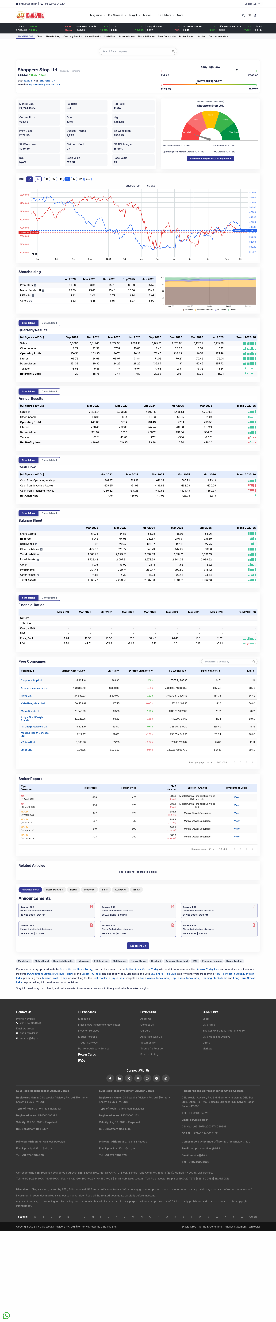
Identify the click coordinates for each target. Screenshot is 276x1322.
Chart (39, 36)
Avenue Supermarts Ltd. (34, 688)
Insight (133, 15)
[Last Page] (253, 762)
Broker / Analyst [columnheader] (197, 787)
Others (253, 1216)
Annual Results (93, 36)
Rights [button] (136, 889)
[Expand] (35, 285)
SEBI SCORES (205, 1178)
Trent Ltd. (26, 695)
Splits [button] (105, 889)
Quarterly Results (72, 36)
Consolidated (49, 323)
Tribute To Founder (152, 1048)
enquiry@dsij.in (29, 1033)
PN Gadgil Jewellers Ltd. (34, 726)
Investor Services (88, 1030)
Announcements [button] (30, 889)
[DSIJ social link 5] (147, 1078)
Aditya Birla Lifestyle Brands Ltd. (32, 719)
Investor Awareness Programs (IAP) (224, 1030)
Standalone (28, 323)
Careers (145, 1030)
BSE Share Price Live (163, 973)
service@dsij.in (29, 1038)
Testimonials (148, 1042)
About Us (145, 1018)
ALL (88, 179)
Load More (136, 945)
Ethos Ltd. (26, 749)
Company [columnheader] (26, 670)
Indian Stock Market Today (142, 969)
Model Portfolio (87, 1036)
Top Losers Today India (185, 978)
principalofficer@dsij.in (38, 1148)
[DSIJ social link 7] (166, 1078)
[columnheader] (70, 670)
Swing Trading (234, 961)
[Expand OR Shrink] (29, 412)
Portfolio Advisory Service (94, 1048)
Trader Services (88, 1042)
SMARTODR (222, 1178)
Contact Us (147, 1024)
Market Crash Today (54, 978)
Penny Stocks (138, 961)
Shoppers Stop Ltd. (31, 680)
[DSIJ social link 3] (129, 1078)
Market (147, 15)
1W (53, 179)
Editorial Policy (149, 1054)
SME (194, 961)
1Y (67, 179)
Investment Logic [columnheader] (236, 787)
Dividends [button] (89, 889)
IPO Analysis (101, 961)
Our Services (115, 15)
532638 (28, 80)
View (237, 797)
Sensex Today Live (207, 969)
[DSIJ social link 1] (110, 1078)
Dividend (156, 961)
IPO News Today (62, 973)
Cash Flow (109, 36)
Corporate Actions (219, 36)
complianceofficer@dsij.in (205, 1148)
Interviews (83, 961)
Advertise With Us (151, 1036)
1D (47, 179)
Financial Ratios (146, 36)
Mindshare (24, 961)
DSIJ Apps (209, 1024)
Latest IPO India (91, 973)
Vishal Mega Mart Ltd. (33, 703)
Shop (206, 1018)
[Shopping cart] (249, 15)
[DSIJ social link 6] (156, 1078)
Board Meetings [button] (54, 889)
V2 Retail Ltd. (28, 742)
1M (60, 179)
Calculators (164, 15)
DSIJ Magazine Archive (216, 1036)
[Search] (244, 15)
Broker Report (186, 36)
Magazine (96, 15)
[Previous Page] (240, 762)
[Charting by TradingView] (35, 253)
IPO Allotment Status (39, 973)
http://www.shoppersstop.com (44, 84)
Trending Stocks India (214, 978)
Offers (206, 1042)
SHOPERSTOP (25, 36)
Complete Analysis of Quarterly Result (210, 158)
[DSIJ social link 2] (119, 1078)
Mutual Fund (42, 961)
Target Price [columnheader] (128, 787)
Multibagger (119, 961)
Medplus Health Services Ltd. (35, 734)
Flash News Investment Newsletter (99, 1024)
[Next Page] (246, 762)
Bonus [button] (73, 889)
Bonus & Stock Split (176, 961)
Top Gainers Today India (154, 978)
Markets (207, 1048)
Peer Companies (167, 36)
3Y (74, 179)
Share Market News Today (76, 969)
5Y (80, 179)
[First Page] (234, 762)
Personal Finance (212, 961)
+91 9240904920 (30, 1023)
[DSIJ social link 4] (138, 1078)
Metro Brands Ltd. (31, 711)
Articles (201, 36)
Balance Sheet (127, 36)
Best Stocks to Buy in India (109, 978)
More (180, 15)
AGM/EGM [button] (120, 889)
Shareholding (53, 36)
